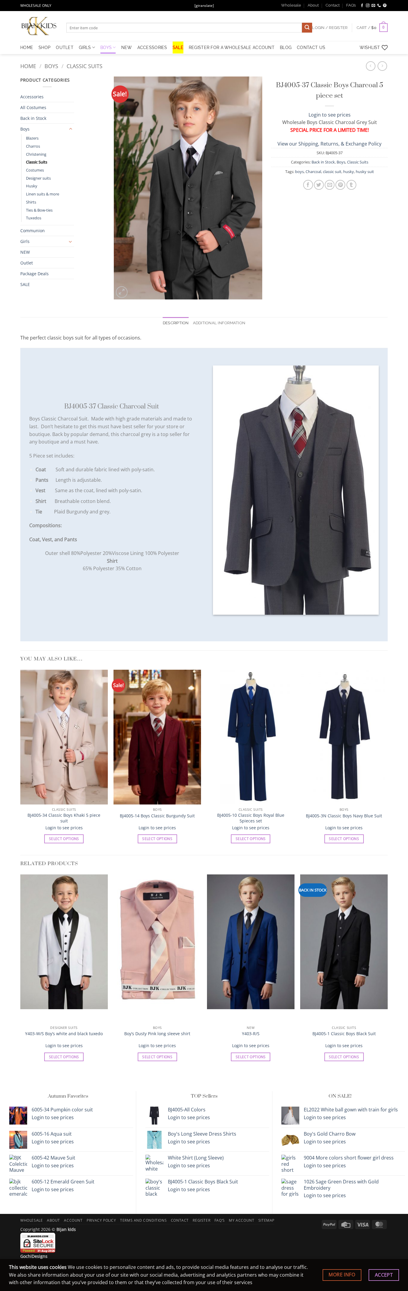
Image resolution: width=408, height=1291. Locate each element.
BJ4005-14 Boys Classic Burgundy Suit (157, 816)
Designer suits (38, 178)
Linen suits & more (42, 194)
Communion (32, 230)
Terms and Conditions (143, 1220)
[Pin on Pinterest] (340, 185)
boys (299, 171)
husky (348, 171)
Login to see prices (330, 114)
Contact (333, 5)
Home (28, 66)
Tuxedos (33, 218)
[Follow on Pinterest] (384, 6)
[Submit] (307, 28)
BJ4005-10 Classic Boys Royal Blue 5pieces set (250, 818)
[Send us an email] (373, 6)
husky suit (365, 171)
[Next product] (370, 66)
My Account (241, 1220)
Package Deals (34, 273)
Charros (33, 146)
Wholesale (291, 5)
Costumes (35, 170)
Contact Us (311, 47)
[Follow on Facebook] (362, 6)
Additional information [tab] (219, 323)
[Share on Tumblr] (351, 185)
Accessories (152, 47)
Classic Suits (84, 66)
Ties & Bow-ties (39, 210)
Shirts (31, 202)
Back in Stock (33, 118)
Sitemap (266, 1220)
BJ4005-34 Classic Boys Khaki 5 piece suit (63, 818)
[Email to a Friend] (330, 185)
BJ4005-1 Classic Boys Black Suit (344, 1033)
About (313, 5)
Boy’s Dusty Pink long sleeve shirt (157, 1033)
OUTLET (64, 47)
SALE (178, 47)
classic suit (332, 171)
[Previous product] (382, 66)
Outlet (26, 263)
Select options (64, 838)
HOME (26, 47)
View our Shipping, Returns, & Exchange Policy (329, 143)
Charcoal (313, 171)
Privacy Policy (101, 1220)
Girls (85, 47)
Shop (44, 47)
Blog (286, 47)
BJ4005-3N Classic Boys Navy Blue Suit (344, 816)
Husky (31, 186)
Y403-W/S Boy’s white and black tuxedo (64, 1033)
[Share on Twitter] (319, 185)
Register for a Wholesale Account (231, 47)
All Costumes (33, 107)
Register (201, 1220)
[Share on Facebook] (308, 185)
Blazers (32, 138)
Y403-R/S (251, 1033)
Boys (106, 47)
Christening (36, 154)
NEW (126, 47)
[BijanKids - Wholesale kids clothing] (38, 26)
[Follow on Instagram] (367, 6)
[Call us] (379, 6)
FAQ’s (351, 5)
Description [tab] (176, 323)
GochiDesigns (33, 1256)
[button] (372, 27)
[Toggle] (70, 129)
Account (73, 1220)
